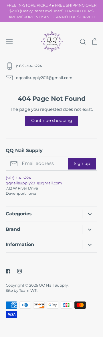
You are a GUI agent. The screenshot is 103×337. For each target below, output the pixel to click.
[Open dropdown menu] (89, 214)
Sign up (82, 163)
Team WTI (28, 290)
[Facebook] (8, 271)
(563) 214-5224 (18, 178)
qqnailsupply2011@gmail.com (34, 183)
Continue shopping (51, 120)
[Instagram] (19, 271)
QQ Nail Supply (53, 285)
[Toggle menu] (9, 42)
